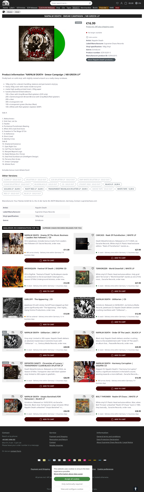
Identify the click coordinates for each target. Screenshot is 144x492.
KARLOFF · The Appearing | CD (38, 299)
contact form (16, 451)
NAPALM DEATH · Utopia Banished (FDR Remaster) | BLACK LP (42, 397)
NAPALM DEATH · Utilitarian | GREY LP (42, 332)
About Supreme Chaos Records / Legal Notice (115, 442)
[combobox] (68, 3)
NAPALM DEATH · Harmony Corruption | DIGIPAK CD (114, 364)
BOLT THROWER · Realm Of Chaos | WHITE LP (117, 396)
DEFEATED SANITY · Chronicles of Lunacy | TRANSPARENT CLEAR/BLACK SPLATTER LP (43, 364)
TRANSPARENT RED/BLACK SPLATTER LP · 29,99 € (67, 189)
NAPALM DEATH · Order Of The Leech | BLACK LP (118, 332)
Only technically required (72, 484)
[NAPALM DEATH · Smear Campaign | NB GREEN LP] (41, 43)
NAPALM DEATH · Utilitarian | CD (111, 299)
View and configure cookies (72, 489)
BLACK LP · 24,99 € (112, 184)
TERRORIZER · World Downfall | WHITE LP (115, 268)
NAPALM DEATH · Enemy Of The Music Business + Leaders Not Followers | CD (46, 236)
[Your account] (121, 3)
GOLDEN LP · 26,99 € (12, 189)
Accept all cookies (72, 479)
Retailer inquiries (56, 445)
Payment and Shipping (58, 436)
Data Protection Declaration (108, 439)
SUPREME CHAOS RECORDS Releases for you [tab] (62, 228)
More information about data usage (68, 474)
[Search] (89, 3)
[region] (42, 43)
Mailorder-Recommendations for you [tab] (21, 228)
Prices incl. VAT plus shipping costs (100, 26)
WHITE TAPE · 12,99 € (125, 189)
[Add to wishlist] (21, 235)
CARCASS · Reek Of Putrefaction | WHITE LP (116, 235)
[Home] (4, 11)
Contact (52, 442)
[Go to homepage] (6, 3)
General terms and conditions (108, 436)
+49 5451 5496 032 (8, 439)
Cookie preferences (105, 469)
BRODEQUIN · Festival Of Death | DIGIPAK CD (45, 268)
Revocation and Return (58, 439)
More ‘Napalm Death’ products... (101, 59)
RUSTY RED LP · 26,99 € (34, 189)
